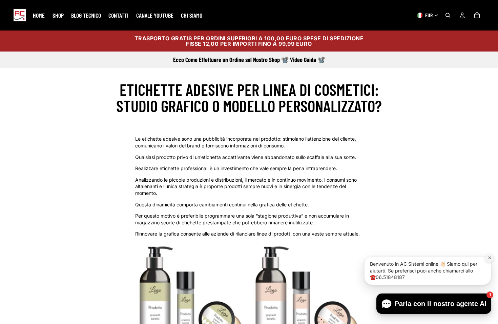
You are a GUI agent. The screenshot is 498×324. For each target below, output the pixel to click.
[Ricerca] (447, 15)
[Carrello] (477, 15)
